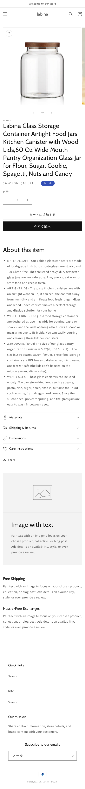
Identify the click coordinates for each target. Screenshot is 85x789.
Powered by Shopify (49, 782)
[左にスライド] (33, 112)
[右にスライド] (51, 112)
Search (12, 676)
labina (37, 782)
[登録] (72, 756)
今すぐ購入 (42, 226)
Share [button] (11, 460)
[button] (5, 14)
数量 (6, 192)
